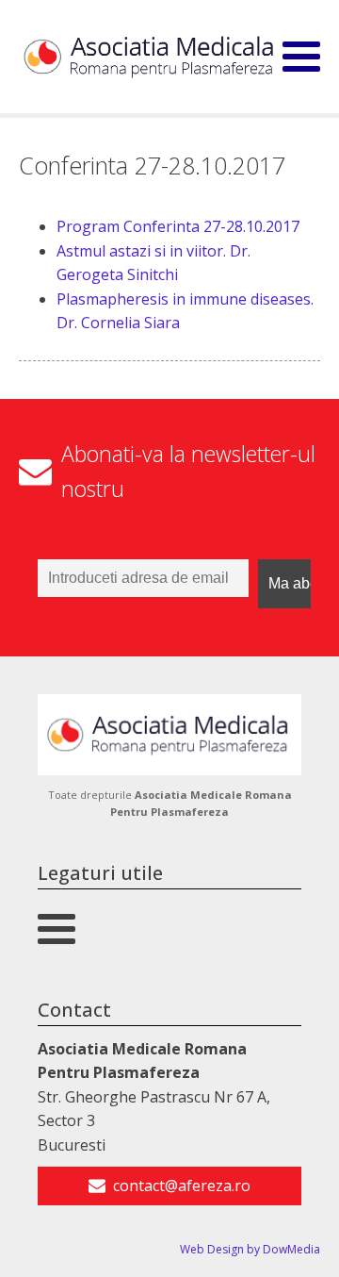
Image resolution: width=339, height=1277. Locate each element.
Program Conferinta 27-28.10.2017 (177, 226)
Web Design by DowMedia (250, 1249)
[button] (169, 1186)
